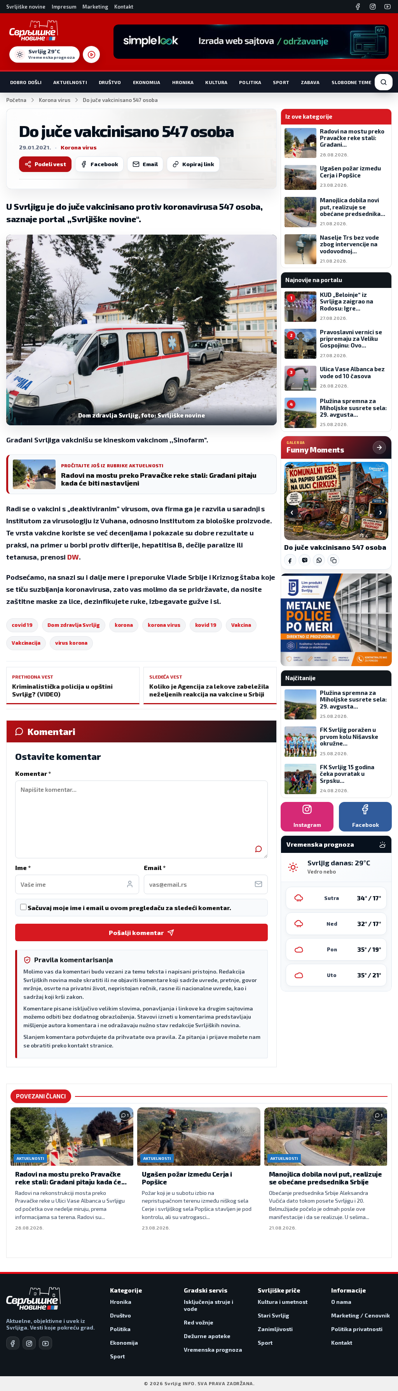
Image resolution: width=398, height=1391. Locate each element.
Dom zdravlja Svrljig (73, 625)
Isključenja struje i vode (208, 1305)
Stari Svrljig (273, 1315)
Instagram (307, 824)
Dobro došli (26, 82)
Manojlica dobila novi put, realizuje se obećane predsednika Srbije (325, 1178)
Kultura (216, 82)
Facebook (104, 164)
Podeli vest (50, 164)
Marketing (95, 7)
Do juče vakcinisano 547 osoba (335, 547)
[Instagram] (372, 6)
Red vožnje (198, 1322)
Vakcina (241, 625)
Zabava (310, 82)
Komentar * (33, 773)
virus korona (71, 643)
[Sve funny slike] (379, 447)
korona (124, 625)
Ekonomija (147, 82)
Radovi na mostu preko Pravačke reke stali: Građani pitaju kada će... (70, 1178)
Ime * (23, 867)
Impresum (64, 7)
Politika (250, 82)
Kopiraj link (198, 164)
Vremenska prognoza (213, 1349)
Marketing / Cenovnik (360, 1315)
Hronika (183, 82)
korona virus (164, 625)
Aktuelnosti (70, 82)
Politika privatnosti (356, 1329)
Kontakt (123, 7)
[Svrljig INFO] (33, 30)
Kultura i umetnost (282, 1301)
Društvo (110, 82)
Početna (16, 100)
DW (73, 557)
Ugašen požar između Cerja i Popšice (187, 1178)
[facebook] (12, 1343)
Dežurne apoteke (207, 1336)
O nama (341, 1301)
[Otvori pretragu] (384, 82)
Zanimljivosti (275, 1329)
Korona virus (54, 100)
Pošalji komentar (136, 932)
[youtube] (45, 1343)
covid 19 (22, 625)
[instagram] (29, 1343)
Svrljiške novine (25, 7)
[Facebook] (358, 6)
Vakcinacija (26, 643)
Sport (281, 82)
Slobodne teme (352, 82)
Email (150, 164)
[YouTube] (387, 6)
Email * (155, 867)
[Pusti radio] (91, 54)
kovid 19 (205, 625)
